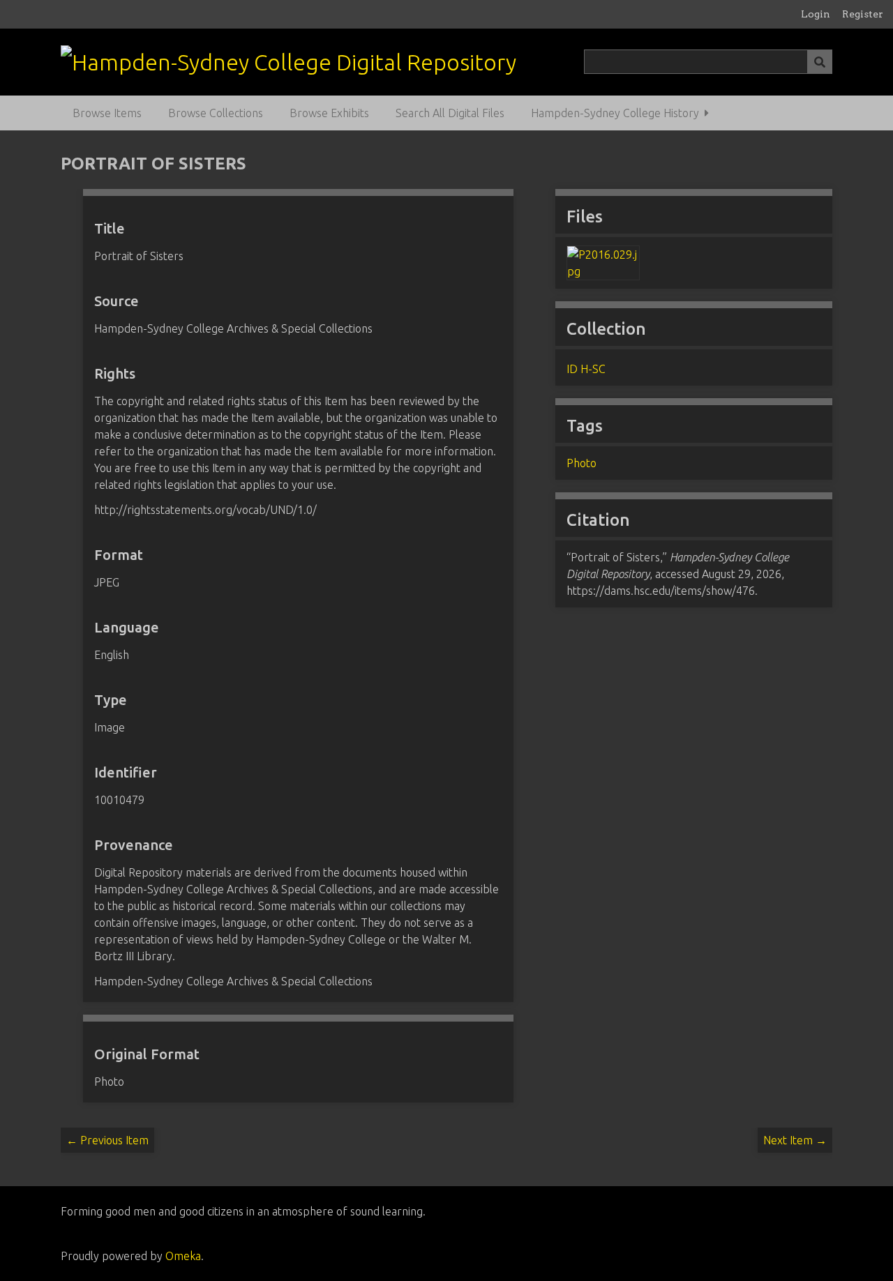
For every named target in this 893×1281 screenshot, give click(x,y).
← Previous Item (107, 1140)
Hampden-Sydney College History (615, 113)
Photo (581, 463)
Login (815, 14)
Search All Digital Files (450, 113)
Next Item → (795, 1140)
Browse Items (107, 113)
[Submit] (819, 62)
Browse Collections (215, 113)
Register (862, 14)
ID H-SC (586, 369)
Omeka (183, 1256)
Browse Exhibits (329, 113)
